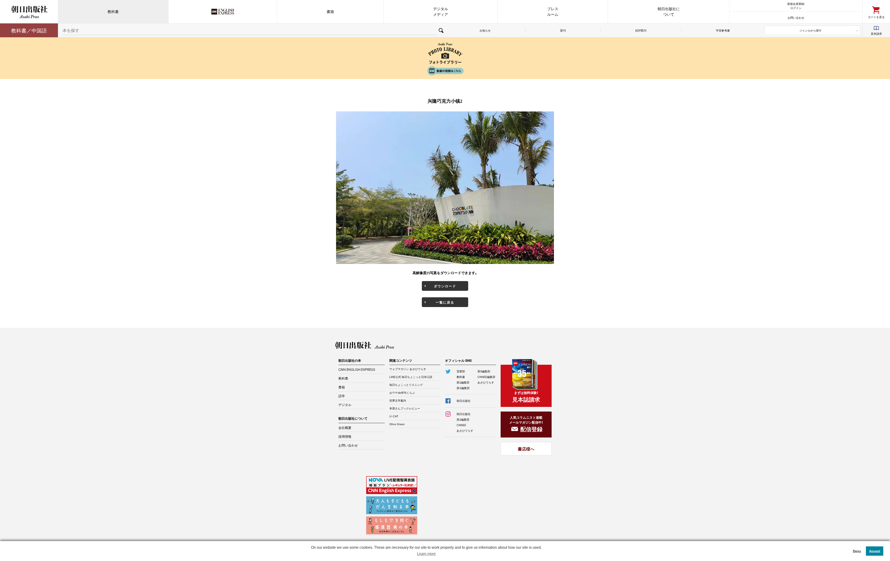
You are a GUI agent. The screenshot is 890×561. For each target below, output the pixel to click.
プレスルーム (552, 11)
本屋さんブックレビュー (404, 408)
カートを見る (876, 17)
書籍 (330, 11)
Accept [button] (874, 551)
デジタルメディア (440, 11)
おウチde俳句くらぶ (402, 392)
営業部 (461, 371)
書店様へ (526, 449)
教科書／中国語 (29, 30)
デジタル (344, 404)
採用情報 (344, 436)
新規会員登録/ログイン (796, 6)
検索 (441, 30)
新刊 (563, 30)
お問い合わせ (796, 17)
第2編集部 (463, 382)
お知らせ (485, 30)
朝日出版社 (29, 11)
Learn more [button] (426, 554)
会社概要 (344, 427)
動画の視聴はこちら (445, 71)
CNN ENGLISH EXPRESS (356, 369)
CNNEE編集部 (486, 377)
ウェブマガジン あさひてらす (407, 369)
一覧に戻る (445, 302)
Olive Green (397, 424)
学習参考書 (723, 30)
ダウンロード (445, 286)
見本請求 (876, 34)
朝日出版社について (669, 11)
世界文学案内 (397, 400)
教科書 (113, 11)
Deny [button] (857, 551)
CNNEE (461, 425)
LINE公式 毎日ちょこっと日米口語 (410, 377)
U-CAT (393, 416)
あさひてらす (485, 382)
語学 (341, 395)
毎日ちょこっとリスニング (406, 385)
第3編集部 (463, 388)
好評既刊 (640, 30)
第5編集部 (483, 371)
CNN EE (222, 11)
